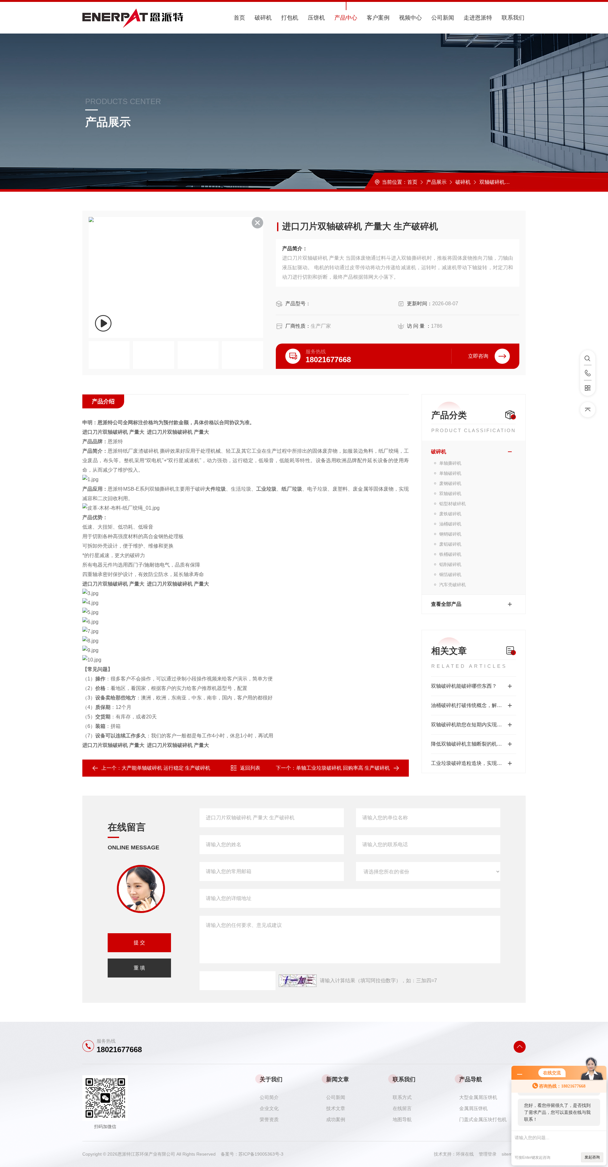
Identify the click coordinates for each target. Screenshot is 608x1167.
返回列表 (250, 768)
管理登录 (488, 1154)
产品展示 (436, 182)
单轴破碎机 (450, 473)
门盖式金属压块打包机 (483, 1119)
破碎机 (263, 18)
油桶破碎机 (450, 523)
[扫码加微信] (587, 388)
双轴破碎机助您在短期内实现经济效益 (473, 724)
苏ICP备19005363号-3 (260, 1154)
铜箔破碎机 (450, 574)
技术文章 (335, 1108)
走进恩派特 (478, 18)
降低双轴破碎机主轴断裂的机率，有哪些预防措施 (473, 744)
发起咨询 (592, 1157)
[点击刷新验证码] (298, 980)
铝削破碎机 (450, 564)
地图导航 (402, 1119)
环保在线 (467, 1154)
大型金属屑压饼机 (478, 1097)
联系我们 (513, 18)
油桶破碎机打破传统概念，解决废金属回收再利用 (473, 705)
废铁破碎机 (450, 513)
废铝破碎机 (450, 544)
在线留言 (402, 1108)
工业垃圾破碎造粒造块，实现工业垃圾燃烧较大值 (473, 763)
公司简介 (269, 1097)
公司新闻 (442, 18)
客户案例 (378, 18)
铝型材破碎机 (452, 503)
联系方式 (402, 1097)
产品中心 (345, 18)
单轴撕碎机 (450, 463)
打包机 (289, 18)
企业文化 (269, 1108)
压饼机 (316, 18)
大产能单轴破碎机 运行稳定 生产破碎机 (166, 768)
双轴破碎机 (492, 182)
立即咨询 (478, 356)
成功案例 (335, 1119)
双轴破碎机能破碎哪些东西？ (464, 686)
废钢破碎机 (450, 483)
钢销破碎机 (450, 534)
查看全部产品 (446, 604)
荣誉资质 (269, 1119)
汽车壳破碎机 (452, 584)
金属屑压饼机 (473, 1108)
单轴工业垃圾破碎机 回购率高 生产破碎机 (343, 768)
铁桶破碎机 (450, 554)
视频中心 (410, 18)
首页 (239, 18)
